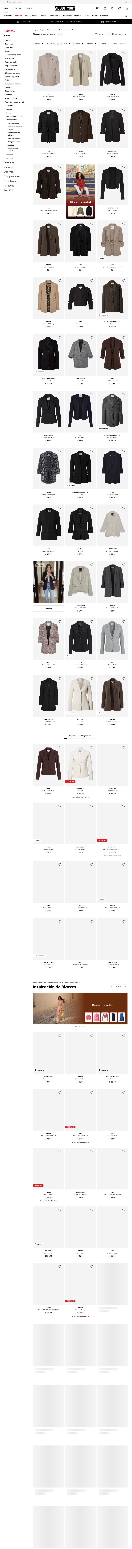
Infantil (29, 8)
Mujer (6, 8)
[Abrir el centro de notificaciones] (112, 8)
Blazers (75, 30)
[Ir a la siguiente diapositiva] (125, 986)
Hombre (17, 8)
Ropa (42, 30)
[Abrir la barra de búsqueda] (125, 16)
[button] (101, 34)
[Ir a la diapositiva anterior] (111, 986)
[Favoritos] (119, 8)
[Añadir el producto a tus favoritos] (59, 53)
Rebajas (51, 44)
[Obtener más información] (48, 103)
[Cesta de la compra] (126, 8)
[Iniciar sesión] (104, 8)
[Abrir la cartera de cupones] (97, 8)
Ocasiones (51, 30)
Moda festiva (64, 30)
